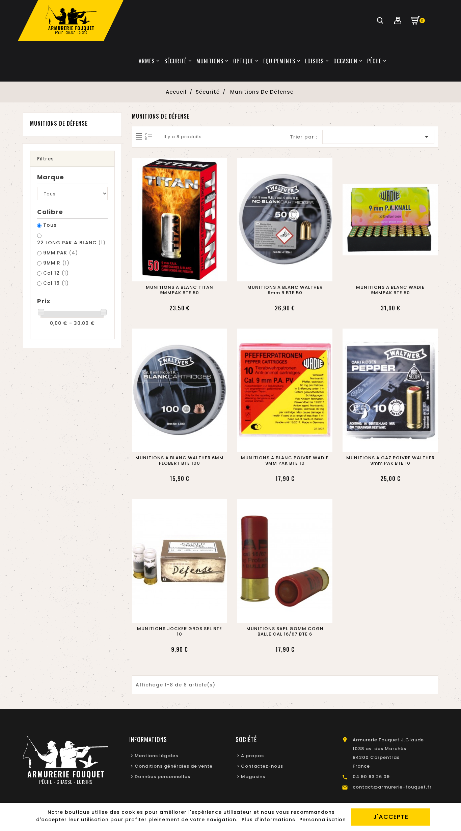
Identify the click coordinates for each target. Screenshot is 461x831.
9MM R (56, 262)
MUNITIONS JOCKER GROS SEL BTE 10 (179, 631)
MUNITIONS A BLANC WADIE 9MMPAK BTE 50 (390, 290)
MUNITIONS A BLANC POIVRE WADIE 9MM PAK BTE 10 (285, 460)
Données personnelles (162, 776)
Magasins (253, 776)
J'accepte (390, 816)
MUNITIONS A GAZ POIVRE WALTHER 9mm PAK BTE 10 (390, 460)
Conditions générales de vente (174, 766)
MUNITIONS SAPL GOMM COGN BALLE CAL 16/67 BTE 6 (285, 631)
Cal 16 (56, 283)
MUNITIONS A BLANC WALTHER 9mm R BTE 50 (285, 290)
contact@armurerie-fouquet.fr (392, 787)
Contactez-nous (262, 766)
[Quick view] (187, 274)
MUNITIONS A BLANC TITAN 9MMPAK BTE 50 (179, 290)
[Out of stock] (171, 445)
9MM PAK (60, 252)
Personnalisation (322, 819)
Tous (50, 225)
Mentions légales (156, 755)
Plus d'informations (269, 819)
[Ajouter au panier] (171, 274)
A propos (252, 755)
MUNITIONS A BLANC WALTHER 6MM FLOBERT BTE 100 (179, 460)
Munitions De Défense (59, 123)
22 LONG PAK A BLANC (71, 242)
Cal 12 (56, 273)
